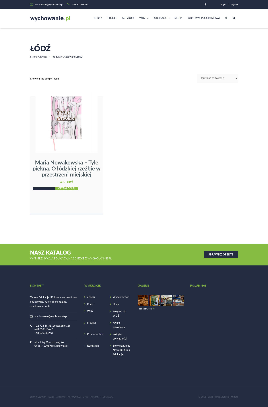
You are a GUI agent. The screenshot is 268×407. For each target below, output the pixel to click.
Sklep (178, 18)
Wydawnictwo (121, 297)
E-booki (112, 18)
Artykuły (128, 18)
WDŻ (142, 18)
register (234, 4)
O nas (85, 397)
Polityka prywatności (120, 336)
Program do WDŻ (119, 313)
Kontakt (95, 397)
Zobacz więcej (145, 309)
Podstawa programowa (203, 18)
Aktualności (74, 397)
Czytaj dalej (66, 188)
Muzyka (91, 323)
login (223, 4)
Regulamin (93, 346)
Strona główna (38, 397)
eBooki (91, 297)
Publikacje (160, 18)
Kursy (98, 18)
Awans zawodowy (119, 325)
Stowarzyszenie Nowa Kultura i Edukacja (121, 350)
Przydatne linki (95, 334)
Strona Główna (38, 57)
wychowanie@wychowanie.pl (50, 316)
